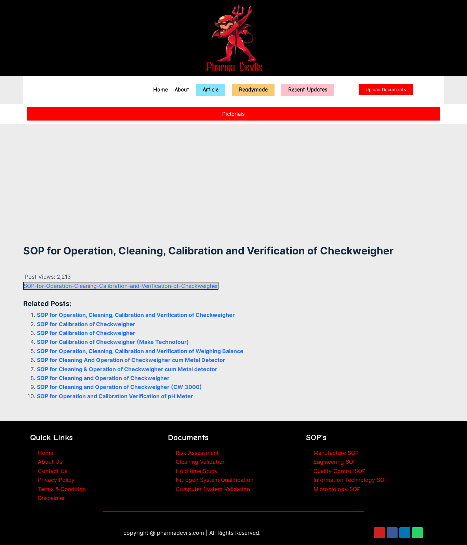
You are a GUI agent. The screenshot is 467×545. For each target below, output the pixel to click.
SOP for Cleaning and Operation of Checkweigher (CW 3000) (119, 386)
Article (210, 89)
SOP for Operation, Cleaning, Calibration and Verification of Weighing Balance (140, 351)
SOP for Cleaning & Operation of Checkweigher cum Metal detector (127, 369)
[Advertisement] (233, 172)
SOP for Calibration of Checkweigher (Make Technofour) (113, 341)
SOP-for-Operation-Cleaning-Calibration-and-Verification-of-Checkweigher (121, 285)
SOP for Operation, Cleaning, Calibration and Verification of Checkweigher (136, 314)
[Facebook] (392, 532)
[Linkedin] (404, 532)
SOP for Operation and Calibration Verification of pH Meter (115, 396)
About (182, 89)
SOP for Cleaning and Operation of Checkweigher (103, 378)
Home (160, 89)
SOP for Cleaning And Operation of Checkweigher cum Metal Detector (131, 360)
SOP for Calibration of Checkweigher (86, 324)
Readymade (253, 89)
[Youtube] (379, 532)
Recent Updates (307, 89)
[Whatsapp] (417, 532)
